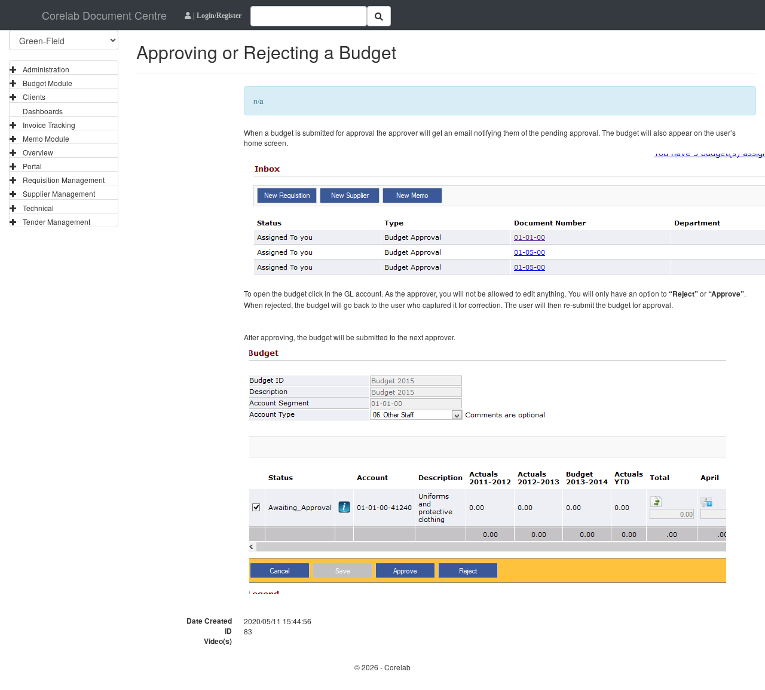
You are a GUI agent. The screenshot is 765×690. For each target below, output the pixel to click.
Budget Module (47, 83)
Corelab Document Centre (104, 15)
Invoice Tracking (49, 125)
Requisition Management (64, 180)
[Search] (379, 16)
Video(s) (218, 641)
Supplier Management (59, 193)
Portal (32, 166)
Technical (38, 208)
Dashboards (43, 111)
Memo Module (46, 138)
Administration (46, 69)
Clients (34, 96)
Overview (38, 152)
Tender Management (56, 221)
